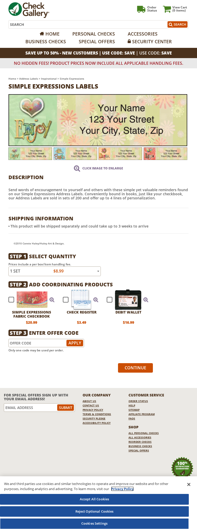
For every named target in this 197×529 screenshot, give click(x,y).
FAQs (132, 418)
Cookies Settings (94, 523)
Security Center (152, 41)
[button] (52, 300)
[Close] (188, 484)
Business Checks (45, 41)
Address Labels (28, 78)
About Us (89, 401)
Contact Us (91, 405)
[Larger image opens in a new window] (97, 119)
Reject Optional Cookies (94, 511)
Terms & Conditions (97, 414)
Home (52, 34)
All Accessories (140, 437)
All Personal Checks (144, 433)
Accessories (142, 34)
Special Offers (97, 41)
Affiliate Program (142, 414)
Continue (135, 368)
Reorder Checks (140, 441)
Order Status (138, 401)
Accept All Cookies (94, 499)
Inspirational (49, 78)
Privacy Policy (93, 409)
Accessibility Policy (97, 422)
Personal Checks (93, 34)
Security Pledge (94, 418)
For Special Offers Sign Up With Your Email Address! (36, 397)
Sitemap (134, 409)
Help (132, 405)
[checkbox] (29, 299)
